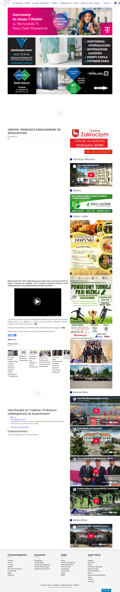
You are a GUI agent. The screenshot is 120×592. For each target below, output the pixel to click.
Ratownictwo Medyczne (68, 562)
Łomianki (10, 564)
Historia (90, 564)
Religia (90, 577)
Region (10, 573)
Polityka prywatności (66, 585)
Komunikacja (65, 3)
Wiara (96, 3)
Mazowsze (44, 3)
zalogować (18, 434)
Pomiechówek (12, 571)
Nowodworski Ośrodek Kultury (96, 575)
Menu (76, 3)
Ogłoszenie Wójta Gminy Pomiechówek (23, 358)
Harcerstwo (91, 562)
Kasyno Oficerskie (93, 569)
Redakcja (56, 585)
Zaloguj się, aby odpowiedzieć (20, 427)
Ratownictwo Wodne (67, 564)
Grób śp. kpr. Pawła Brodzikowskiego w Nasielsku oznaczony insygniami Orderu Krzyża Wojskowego (57, 364)
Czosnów (10, 560)
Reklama (76, 585)
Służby (54, 3)
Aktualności (18, 3)
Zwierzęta (91, 581)
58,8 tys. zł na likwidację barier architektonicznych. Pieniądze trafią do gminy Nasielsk (45, 362)
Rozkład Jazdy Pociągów (41, 566)
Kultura (35, 3)
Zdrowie (90, 579)
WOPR (63, 575)
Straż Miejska (65, 569)
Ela (12, 417)
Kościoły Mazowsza (94, 571)
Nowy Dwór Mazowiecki (15, 569)
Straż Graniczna (66, 566)
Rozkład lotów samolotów (42, 569)
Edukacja (90, 560)
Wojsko (63, 573)
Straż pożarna (65, 571)
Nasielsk (13, 339)
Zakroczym (11, 575)
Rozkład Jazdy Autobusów (42, 564)
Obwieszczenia (87, 3)
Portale (107, 3)
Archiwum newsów (46, 585)
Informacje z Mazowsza (95, 566)
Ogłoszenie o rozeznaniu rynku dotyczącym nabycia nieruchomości (33, 362)
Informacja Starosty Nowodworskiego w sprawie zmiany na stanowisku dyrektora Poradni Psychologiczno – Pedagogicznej (13, 367)
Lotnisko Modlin (39, 562)
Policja (63, 560)
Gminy (27, 3)
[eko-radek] (91, 203)
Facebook (115, 3)
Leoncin (10, 562)
